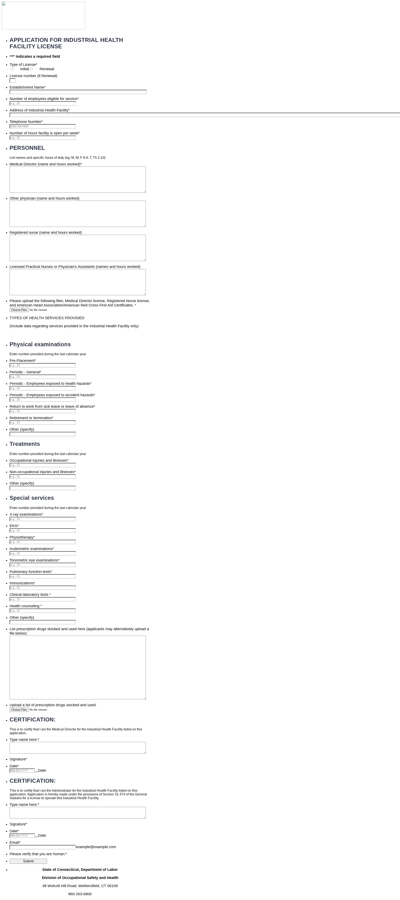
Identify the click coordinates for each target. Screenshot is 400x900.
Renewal (47, 69)
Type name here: (24, 740)
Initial (24, 69)
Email (15, 842)
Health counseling (26, 606)
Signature (18, 759)
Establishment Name (28, 87)
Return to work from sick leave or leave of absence (52, 406)
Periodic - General (25, 372)
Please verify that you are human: (38, 854)
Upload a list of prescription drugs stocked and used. (53, 705)
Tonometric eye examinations (35, 560)
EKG (14, 526)
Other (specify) (22, 429)
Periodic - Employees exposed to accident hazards (52, 395)
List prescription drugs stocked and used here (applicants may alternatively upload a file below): (79, 631)
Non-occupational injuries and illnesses (43, 472)
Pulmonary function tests (31, 572)
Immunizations (22, 583)
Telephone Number (26, 122)
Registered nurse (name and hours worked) (46, 232)
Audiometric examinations (32, 549)
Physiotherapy (22, 537)
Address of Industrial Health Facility (40, 110)
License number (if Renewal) (33, 76)
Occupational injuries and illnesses (39, 460)
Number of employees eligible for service (44, 99)
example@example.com (96, 847)
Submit (28, 861)
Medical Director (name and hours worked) (46, 164)
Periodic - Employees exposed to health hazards (50, 383)
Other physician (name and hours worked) (44, 198)
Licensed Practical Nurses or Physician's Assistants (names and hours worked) (75, 267)
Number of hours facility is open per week (45, 133)
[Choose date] (36, 771)
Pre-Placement (23, 361)
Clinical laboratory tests (30, 594)
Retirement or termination (31, 418)
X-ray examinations (26, 514)
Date (42, 770)
